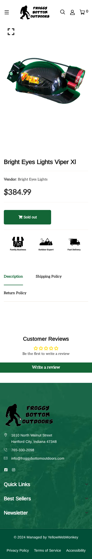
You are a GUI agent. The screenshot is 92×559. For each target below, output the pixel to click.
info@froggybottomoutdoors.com (37, 458)
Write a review (46, 367)
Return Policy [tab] (15, 293)
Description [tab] (13, 276)
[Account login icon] (72, 12)
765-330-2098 (22, 450)
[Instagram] (14, 470)
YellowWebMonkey (63, 537)
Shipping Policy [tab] (49, 276)
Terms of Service (47, 550)
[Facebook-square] (6, 470)
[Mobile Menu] (7, 12)
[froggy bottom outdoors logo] (34, 12)
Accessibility (76, 550)
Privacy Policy (18, 550)
